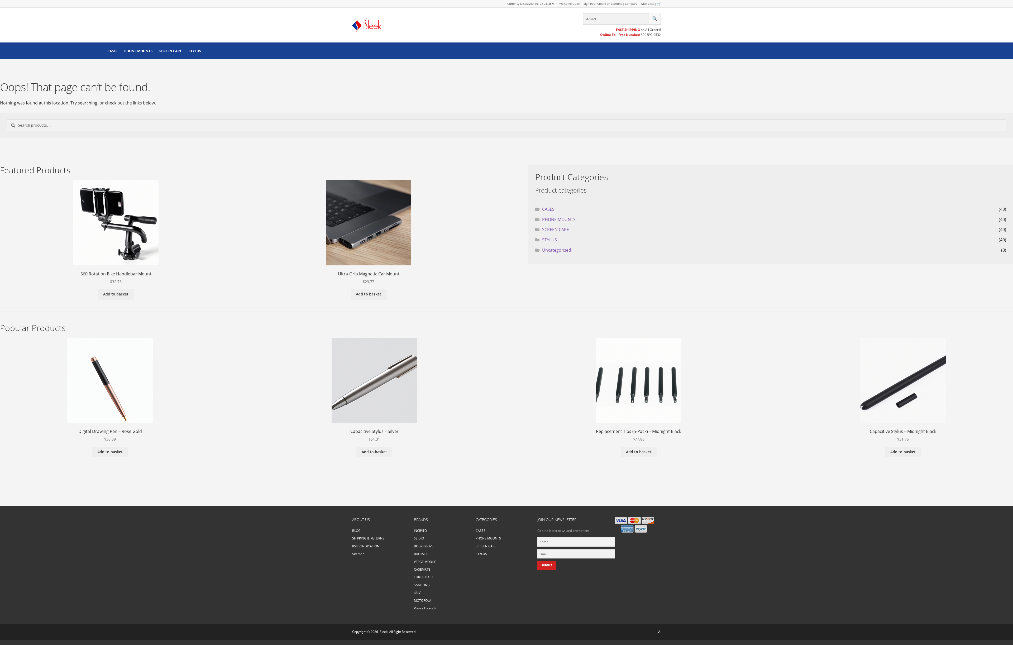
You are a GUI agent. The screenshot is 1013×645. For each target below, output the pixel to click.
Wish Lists (647, 4)
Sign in (588, 4)
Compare (631, 4)
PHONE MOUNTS (138, 51)
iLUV (417, 592)
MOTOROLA (422, 600)
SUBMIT (546, 565)
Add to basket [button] (115, 294)
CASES (112, 51)
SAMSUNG (422, 585)
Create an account (609, 4)
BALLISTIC (421, 554)
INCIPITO (420, 530)
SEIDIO (419, 538)
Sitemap (358, 554)
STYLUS (195, 51)
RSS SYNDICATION (365, 546)
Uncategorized (556, 250)
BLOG (356, 530)
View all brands (425, 608)
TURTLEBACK (423, 577)
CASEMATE (422, 569)
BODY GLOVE (423, 546)
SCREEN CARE (170, 51)
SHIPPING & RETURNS (368, 538)
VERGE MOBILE (425, 562)
